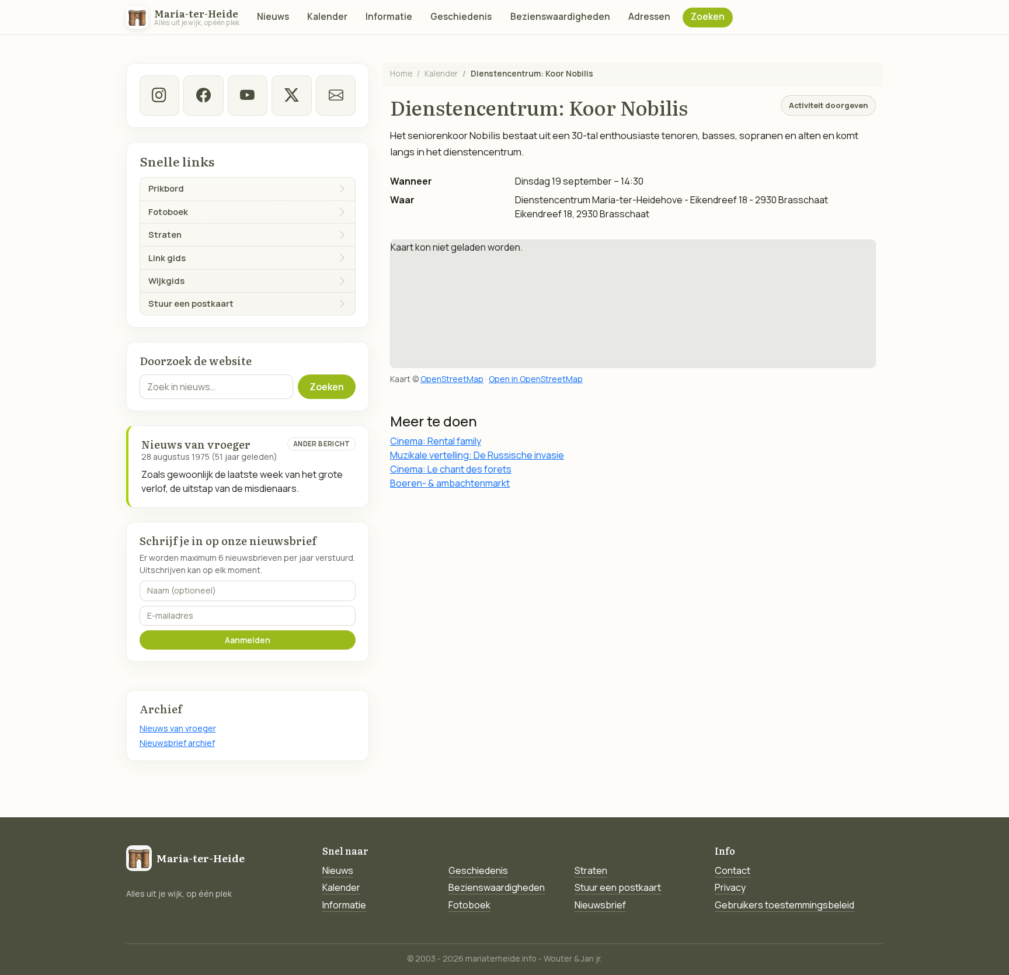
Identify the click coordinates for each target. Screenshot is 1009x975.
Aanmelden (247, 640)
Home (401, 73)
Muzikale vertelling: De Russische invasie (477, 455)
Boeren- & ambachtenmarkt (450, 483)
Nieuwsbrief (600, 904)
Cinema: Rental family (435, 441)
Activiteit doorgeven (828, 105)
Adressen (649, 17)
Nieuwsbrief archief (177, 742)
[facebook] (203, 95)
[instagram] (159, 95)
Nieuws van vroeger (178, 728)
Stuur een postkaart (618, 887)
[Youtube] (247, 95)
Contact (732, 870)
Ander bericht (321, 443)
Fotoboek (469, 904)
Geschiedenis (461, 17)
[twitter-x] (291, 95)
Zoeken (708, 17)
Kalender (327, 17)
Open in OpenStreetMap (536, 378)
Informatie (389, 17)
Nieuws (273, 17)
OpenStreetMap (451, 378)
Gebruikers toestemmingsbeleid (784, 904)
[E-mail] (336, 95)
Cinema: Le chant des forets (451, 469)
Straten (591, 870)
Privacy (730, 887)
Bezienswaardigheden (560, 17)
